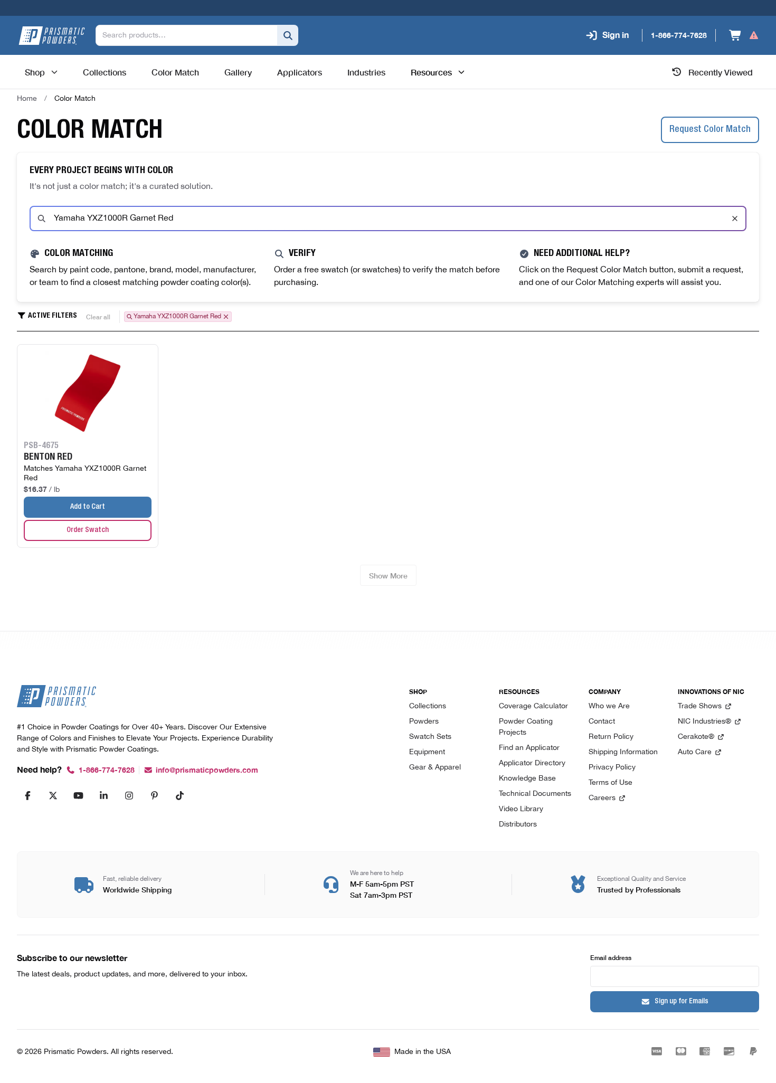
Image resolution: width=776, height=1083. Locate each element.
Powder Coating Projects (526, 727)
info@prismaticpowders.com (207, 770)
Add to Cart (87, 507)
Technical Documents (535, 794)
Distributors (518, 824)
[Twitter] (52, 795)
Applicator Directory (532, 763)
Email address (610, 957)
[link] (75, 98)
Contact (602, 721)
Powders (424, 721)
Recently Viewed (720, 71)
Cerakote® (696, 737)
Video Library (521, 809)
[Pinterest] (154, 795)
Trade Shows (700, 706)
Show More (388, 575)
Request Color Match (710, 130)
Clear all (98, 316)
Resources (431, 71)
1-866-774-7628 (107, 770)
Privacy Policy (612, 767)
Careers (602, 798)
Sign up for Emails (681, 1001)
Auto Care (695, 752)
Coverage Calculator (533, 706)
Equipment (427, 752)
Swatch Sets (430, 737)
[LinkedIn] (103, 795)
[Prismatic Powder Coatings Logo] (51, 35)
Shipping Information (623, 752)
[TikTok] (179, 795)
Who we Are (609, 706)
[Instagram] (128, 795)
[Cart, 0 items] (744, 35)
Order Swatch (88, 530)
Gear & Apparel (435, 767)
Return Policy (611, 737)
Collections (427, 706)
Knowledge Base (527, 778)
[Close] (734, 218)
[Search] (287, 35)
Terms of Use (610, 782)
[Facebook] (27, 795)
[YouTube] (78, 795)
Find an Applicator (529, 748)
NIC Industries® (704, 721)
